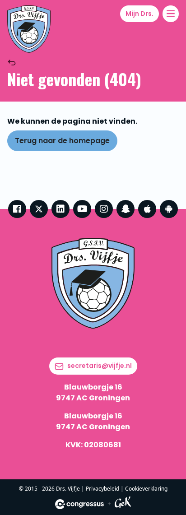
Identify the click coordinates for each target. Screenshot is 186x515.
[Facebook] (17, 209)
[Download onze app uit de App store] (147, 209)
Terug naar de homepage (62, 140)
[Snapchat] (125, 209)
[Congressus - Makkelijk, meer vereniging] (79, 504)
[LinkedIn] (60, 209)
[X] (39, 209)
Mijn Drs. (139, 13)
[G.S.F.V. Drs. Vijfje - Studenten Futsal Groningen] (29, 29)
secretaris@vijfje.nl (99, 365)
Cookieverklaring (146, 488)
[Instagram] (104, 209)
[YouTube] (82, 209)
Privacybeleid (102, 488)
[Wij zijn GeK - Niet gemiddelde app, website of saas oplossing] (123, 503)
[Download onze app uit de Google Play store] (169, 209)
